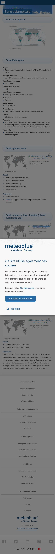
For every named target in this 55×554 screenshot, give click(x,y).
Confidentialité (27, 288)
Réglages (14, 308)
